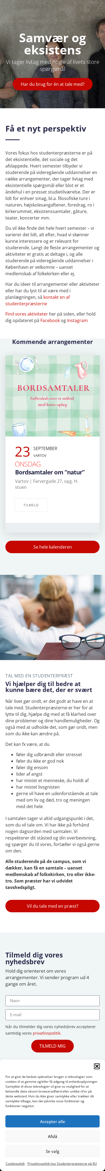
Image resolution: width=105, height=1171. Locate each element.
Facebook (50, 320)
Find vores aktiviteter (26, 314)
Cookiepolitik (15, 1163)
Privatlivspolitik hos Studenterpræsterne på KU (62, 1163)
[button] (97, 1066)
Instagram (77, 320)
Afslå (52, 1136)
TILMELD (31, 505)
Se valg (52, 1151)
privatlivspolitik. (47, 1033)
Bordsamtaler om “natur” (50, 472)
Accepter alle (52, 1121)
